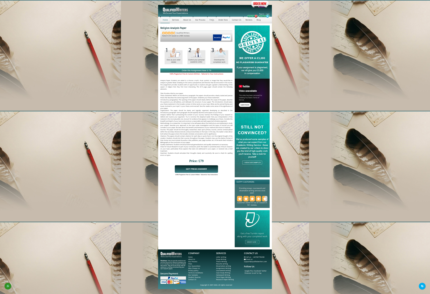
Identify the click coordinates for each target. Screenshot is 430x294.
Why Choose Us (194, 268)
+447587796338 (258, 257)
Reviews (248, 20)
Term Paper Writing (223, 277)
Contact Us (236, 20)
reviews (254, 205)
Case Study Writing (223, 273)
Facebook (257, 271)
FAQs (212, 20)
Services (175, 20)
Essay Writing (221, 259)
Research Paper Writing (225, 279)
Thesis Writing (221, 261)
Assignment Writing (223, 268)
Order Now (223, 20)
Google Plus (249, 271)
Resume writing (222, 264)
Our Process (200, 20)
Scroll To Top (256, 273)
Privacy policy (193, 270)
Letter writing (221, 257)
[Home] (175, 11)
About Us (187, 20)
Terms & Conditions (195, 273)
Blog (259, 20)
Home (165, 20)
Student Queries (194, 277)
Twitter (264, 271)
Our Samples (193, 275)
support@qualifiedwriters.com (255, 261)
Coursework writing (223, 270)
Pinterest (248, 273)
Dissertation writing (223, 266)
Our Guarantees (194, 266)
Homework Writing (223, 275)
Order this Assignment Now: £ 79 (196, 70)
